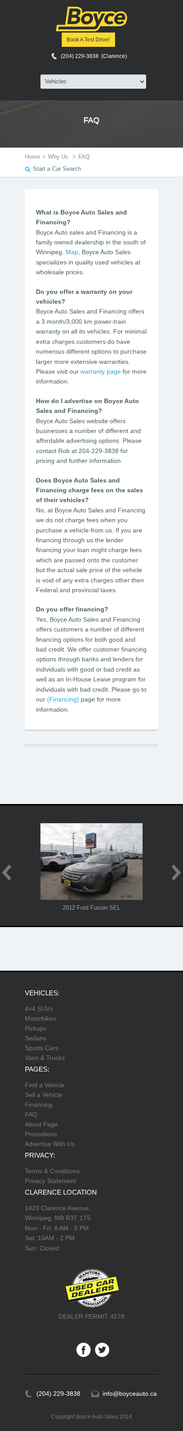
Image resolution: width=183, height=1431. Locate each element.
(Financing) (63, 699)
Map (72, 252)
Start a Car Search (57, 168)
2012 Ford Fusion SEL (91, 907)
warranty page (100, 371)
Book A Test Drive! (88, 40)
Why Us (59, 156)
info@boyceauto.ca (130, 1393)
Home (32, 156)
